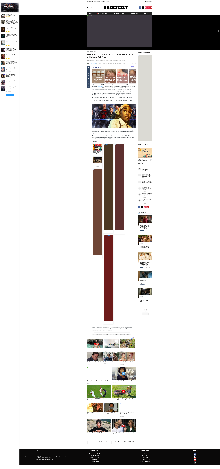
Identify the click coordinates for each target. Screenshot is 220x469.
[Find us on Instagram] (146, 7)
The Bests (145, 13)
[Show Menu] (87, 7)
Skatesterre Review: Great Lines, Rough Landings (11, 15)
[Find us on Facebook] (140, 7)
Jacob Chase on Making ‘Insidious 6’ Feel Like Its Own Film (11, 68)
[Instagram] (195, 462)
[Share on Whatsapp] (88, 75)
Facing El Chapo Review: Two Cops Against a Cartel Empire (147, 182)
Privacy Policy (91, 1)
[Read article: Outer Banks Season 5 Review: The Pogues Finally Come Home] (145, 240)
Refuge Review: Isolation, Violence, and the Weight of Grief (11, 35)
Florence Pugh (107, 332)
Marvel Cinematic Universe (97, 334)
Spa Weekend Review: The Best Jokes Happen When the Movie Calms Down (145, 264)
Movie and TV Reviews (119, 13)
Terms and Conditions (97, 1)
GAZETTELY (116, 7)
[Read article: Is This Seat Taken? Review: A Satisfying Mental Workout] (145, 153)
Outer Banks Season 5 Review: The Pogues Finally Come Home (145, 246)
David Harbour (97, 332)
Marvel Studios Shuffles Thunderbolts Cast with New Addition (8, 8)
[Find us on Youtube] (151, 7)
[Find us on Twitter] (143, 7)
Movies (95, 51)
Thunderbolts (100, 86)
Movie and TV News (102, 13)
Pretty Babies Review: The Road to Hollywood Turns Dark (146, 201)
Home (88, 1)
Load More (10, 94)
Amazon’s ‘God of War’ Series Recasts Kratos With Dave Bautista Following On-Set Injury (12, 88)
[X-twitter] (195, 457)
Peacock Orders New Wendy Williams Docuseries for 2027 (11, 81)
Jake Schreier (127, 332)
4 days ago (148, 267)
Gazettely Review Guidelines (105, 1)
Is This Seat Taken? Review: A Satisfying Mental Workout (142, 161)
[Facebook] (195, 454)
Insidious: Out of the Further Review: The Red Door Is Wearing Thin (144, 299)
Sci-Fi (111, 334)
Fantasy (102, 332)
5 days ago (148, 284)
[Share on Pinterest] (88, 73)
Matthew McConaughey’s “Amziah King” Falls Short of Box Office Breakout (147, 194)
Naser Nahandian (93, 63)
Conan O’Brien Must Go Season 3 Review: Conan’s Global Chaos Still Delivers (12, 55)
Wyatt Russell (128, 334)
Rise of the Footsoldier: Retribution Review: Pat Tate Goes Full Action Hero (11, 62)
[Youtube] (195, 459)
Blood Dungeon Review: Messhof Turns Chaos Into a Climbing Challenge (11, 49)
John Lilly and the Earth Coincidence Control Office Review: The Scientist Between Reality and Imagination (12, 22)
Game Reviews (134, 13)
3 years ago (99, 63)
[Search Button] (151, 13)
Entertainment (91, 51)
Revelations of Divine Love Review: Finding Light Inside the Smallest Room (12, 28)
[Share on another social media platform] (88, 86)
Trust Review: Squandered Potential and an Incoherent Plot (147, 169)
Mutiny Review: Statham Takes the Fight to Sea (144, 282)
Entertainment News (111, 63)
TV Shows (141, 223)
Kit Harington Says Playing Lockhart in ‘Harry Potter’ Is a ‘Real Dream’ (11, 75)
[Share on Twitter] (88, 70)
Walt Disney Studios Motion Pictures (119, 334)
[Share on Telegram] (88, 78)
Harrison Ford (121, 332)
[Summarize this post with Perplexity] (88, 84)
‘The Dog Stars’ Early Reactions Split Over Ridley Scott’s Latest (147, 188)
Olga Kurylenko (105, 334)
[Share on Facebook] (88, 67)
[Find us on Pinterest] (148, 7)
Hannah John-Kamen (114, 332)
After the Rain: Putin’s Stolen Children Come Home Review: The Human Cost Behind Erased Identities (12, 42)
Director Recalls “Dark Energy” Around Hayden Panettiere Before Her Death (146, 176)
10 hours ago (143, 231)
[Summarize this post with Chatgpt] (88, 81)
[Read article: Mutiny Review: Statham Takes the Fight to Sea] (145, 276)
